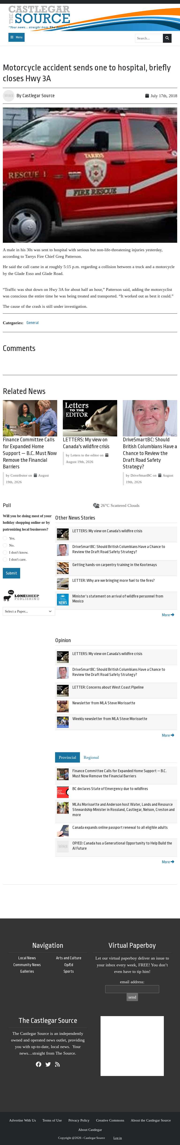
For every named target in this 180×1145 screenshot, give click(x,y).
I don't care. (17, 559)
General (32, 322)
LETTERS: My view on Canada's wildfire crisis (107, 531)
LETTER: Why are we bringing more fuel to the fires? (113, 580)
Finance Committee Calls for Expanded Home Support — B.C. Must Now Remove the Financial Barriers (30, 453)
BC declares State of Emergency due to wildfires (110, 788)
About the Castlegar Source (151, 1120)
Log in (117, 1138)
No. (12, 545)
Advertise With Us (22, 1120)
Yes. (12, 538)
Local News (27, 958)
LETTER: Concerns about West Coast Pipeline (108, 687)
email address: (132, 981)
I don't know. (18, 552)
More (166, 615)
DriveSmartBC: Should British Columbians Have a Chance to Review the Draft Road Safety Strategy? (150, 453)
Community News (27, 965)
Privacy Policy (79, 1120)
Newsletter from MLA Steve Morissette (103, 703)
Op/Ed (68, 965)
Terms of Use (52, 1120)
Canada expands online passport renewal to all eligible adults (120, 827)
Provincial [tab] (67, 757)
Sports (69, 971)
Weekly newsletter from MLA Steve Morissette (109, 719)
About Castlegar (90, 1130)
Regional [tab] (91, 757)
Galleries (27, 971)
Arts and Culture (68, 958)
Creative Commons (110, 1120)
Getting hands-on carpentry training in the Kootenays (114, 565)
